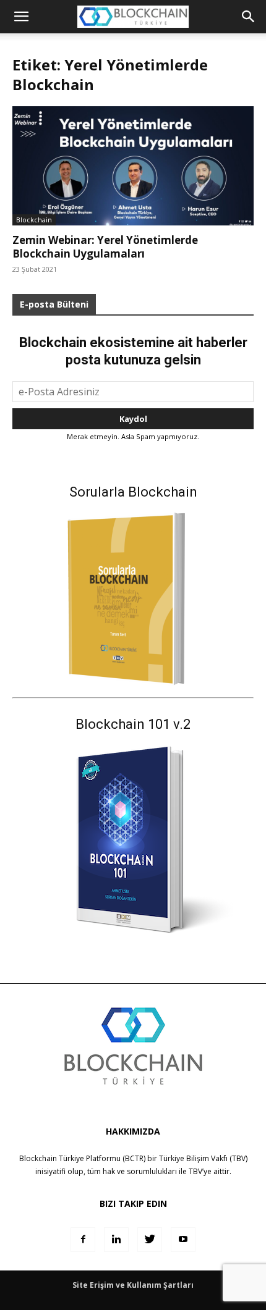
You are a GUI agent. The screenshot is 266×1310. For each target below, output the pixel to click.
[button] (248, 16)
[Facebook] (83, 1239)
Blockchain (34, 219)
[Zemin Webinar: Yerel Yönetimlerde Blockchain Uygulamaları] (133, 165)
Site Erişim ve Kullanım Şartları (133, 1285)
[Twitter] (149, 1239)
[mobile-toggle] (21, 16)
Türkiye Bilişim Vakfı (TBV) (203, 1158)
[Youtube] (183, 1239)
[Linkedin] (116, 1239)
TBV (195, 1171)
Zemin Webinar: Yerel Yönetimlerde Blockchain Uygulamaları (105, 247)
